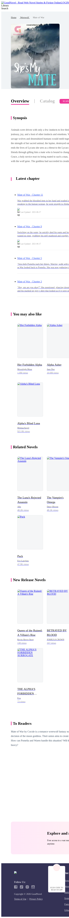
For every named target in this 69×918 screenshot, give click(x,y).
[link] (13, 17)
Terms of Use (20, 899)
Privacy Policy (36, 899)
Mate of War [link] (38, 17)
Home (13, 17)
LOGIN (65, 2)
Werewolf (25, 17)
